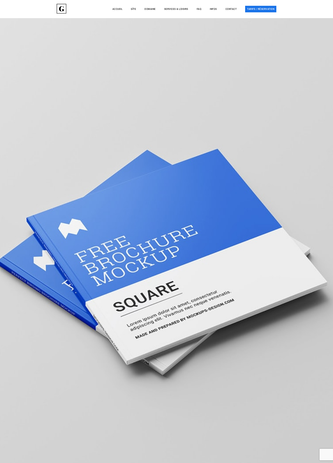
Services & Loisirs (176, 9)
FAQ (199, 9)
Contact (231, 9)
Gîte (133, 9)
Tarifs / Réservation (260, 9)
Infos (213, 9)
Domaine (150, 9)
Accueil (117, 9)
